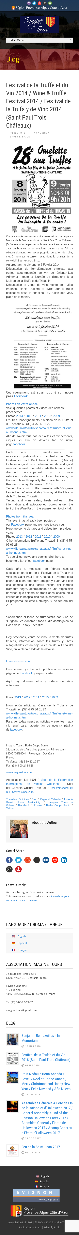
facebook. (19, 444)
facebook (39, 560)
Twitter (10, 808)
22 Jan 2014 (17, 133)
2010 (47, 416)
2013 (19, 416)
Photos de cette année (22, 404)
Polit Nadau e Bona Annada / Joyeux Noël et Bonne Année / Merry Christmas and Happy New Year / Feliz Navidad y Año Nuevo (46, 1081)
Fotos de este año (18, 661)
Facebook (21, 396)
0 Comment (41, 133)
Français (22, 950)
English (22, 936)
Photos (38, 805)
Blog (34, 799)
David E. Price (20, 136)
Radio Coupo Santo (58, 805)
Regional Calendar (50, 799)
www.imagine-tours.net (19, 772)
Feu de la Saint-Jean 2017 (40, 1147)
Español (22, 943)
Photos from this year (20, 516)
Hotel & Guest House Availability (39, 801)
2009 (56, 416)
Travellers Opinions (17, 799)
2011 (38, 416)
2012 (29, 416)
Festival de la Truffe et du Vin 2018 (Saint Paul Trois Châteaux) (45, 1057)
